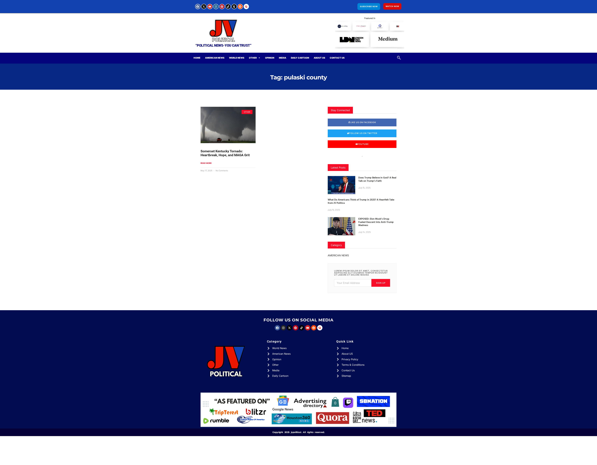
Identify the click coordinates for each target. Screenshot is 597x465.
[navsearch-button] (398, 58)
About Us (319, 57)
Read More (206, 163)
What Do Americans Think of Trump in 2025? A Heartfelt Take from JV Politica (361, 201)
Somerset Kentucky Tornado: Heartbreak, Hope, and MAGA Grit (225, 153)
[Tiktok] (228, 6)
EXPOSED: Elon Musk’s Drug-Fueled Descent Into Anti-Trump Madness (376, 222)
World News (236, 57)
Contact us (337, 57)
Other (253, 57)
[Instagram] (216, 6)
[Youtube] (210, 6)
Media (282, 57)
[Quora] (246, 6)
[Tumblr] (234, 6)
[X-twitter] (203, 6)
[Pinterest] (222, 6)
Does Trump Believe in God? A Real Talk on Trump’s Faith (377, 179)
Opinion (269, 57)
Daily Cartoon (300, 57)
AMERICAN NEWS (214, 57)
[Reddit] (240, 6)
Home (197, 57)
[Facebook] (197, 6)
